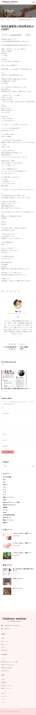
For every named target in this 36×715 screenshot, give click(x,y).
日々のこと (7, 35)
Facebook (7, 628)
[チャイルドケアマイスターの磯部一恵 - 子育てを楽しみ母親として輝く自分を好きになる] (9, 3)
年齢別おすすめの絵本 (6, 668)
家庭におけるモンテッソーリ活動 (11, 502)
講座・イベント (5, 644)
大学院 (4, 500)
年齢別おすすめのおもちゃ (9, 505)
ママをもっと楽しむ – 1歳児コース (22, 543)
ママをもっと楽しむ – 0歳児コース (22, 533)
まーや (4, 494)
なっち (4, 489)
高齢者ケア (5, 522)
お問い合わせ (4, 650)
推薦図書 (5, 507)
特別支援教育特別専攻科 (16, 35)
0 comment (28, 35)
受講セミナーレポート (8, 497)
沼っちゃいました (17, 588)
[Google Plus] (11, 291)
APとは (3, 647)
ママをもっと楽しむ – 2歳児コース (22, 552)
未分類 (4, 512)
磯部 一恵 (18, 311)
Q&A (4, 479)
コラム (4, 487)
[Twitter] (15, 291)
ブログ (2, 35)
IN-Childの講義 (7, 477)
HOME (3, 638)
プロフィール (4, 641)
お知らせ (5, 484)
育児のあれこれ (7, 517)
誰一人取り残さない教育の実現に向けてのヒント (16, 388)
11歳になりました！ (18, 578)
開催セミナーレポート (8, 520)
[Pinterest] (18, 291)
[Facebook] (7, 291)
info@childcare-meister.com (12, 625)
